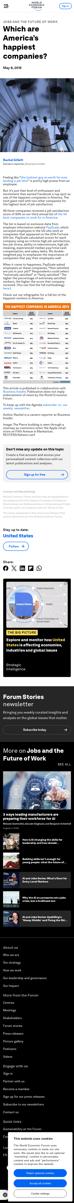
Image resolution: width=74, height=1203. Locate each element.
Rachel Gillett (13, 160)
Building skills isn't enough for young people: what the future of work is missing (43, 862)
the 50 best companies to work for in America (35, 215)
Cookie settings (40, 1193)
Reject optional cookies (40, 1173)
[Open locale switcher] (5, 1195)
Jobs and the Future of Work (30, 22)
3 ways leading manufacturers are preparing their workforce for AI (30, 816)
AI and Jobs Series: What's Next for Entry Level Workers (44, 880)
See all (64, 764)
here (6, 288)
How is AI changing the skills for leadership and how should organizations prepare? (42, 843)
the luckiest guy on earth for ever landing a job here (35, 179)
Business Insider (14, 391)
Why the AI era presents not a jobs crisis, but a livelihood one (44, 899)
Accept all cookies (40, 1183)
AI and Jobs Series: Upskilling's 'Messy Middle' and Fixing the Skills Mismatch (45, 920)
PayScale (52, 227)
